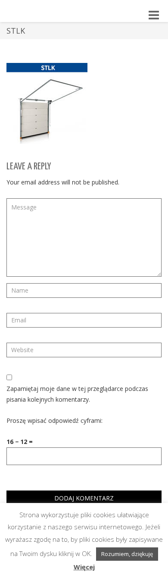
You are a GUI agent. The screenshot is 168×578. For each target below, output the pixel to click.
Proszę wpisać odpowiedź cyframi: (54, 420)
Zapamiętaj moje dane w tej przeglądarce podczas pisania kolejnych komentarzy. (77, 393)
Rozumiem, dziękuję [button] (127, 554)
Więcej (84, 566)
